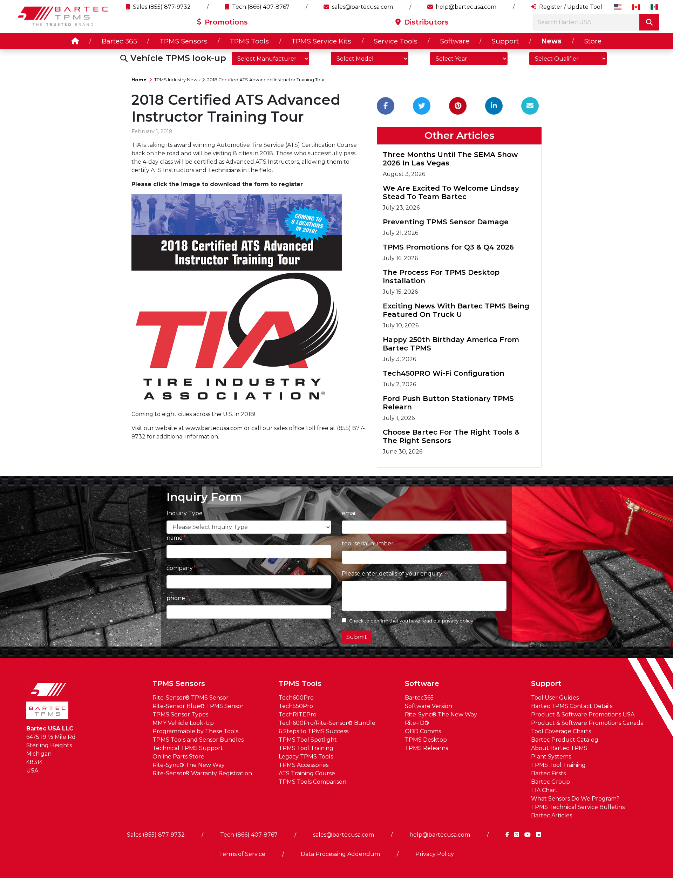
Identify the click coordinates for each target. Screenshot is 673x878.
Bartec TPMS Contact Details (571, 706)
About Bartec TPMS (559, 748)
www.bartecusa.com (214, 428)
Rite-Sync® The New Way (188, 765)
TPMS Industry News (176, 79)
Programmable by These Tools (195, 731)
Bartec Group (550, 781)
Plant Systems (551, 756)
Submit (356, 637)
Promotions (225, 22)
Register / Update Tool (570, 7)
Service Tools (395, 41)
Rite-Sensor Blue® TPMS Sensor (198, 706)
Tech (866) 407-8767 (260, 7)
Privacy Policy (434, 854)
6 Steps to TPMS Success (313, 731)
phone (175, 598)
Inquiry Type (184, 513)
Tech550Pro (296, 706)
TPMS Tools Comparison (312, 781)
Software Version (428, 706)
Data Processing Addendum (340, 854)
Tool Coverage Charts (561, 731)
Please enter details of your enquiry (392, 573)
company (179, 568)
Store (592, 41)
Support (505, 41)
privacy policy (457, 621)
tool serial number (368, 543)
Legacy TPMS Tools (306, 756)
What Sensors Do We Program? (575, 798)
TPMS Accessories (303, 765)
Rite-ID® (417, 723)
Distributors (425, 22)
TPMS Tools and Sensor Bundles (198, 739)
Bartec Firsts (548, 773)
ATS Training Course (307, 773)
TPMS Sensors (183, 41)
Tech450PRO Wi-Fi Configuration (443, 373)
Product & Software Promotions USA (582, 714)
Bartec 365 (119, 41)
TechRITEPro (298, 714)
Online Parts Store (178, 756)
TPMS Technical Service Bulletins (578, 807)
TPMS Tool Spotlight (308, 739)
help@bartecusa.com (465, 7)
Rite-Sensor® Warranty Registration (202, 773)
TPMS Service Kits (321, 41)
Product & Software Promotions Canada (587, 723)
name (174, 538)
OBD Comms (423, 731)
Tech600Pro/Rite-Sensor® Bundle (327, 723)
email (349, 513)
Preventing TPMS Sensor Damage (446, 222)
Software (454, 41)
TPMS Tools (249, 41)
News (551, 41)
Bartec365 (419, 697)
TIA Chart (544, 790)
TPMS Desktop (426, 739)
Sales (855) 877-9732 (161, 7)
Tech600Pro (296, 697)
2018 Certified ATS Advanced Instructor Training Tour (266, 79)
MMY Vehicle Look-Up (183, 723)
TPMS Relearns (426, 748)
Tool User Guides (555, 697)
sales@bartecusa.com (362, 7)
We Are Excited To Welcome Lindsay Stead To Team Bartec (451, 192)
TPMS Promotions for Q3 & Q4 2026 (448, 247)
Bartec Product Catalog (564, 739)
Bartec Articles (551, 815)
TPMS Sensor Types (180, 714)
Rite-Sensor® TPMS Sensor (190, 697)
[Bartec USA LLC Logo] (63, 16)
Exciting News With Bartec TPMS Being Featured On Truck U (456, 310)
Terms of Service (242, 854)
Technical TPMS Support (187, 748)
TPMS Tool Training (306, 748)
